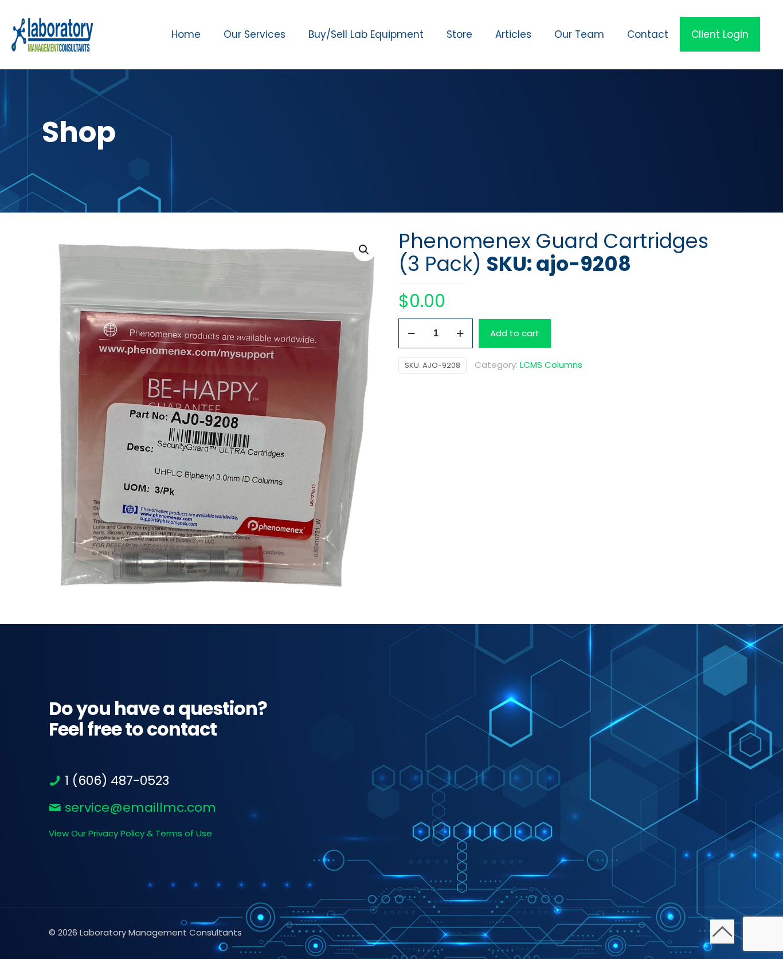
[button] (364, 249)
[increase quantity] (460, 333)
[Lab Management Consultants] (52, 34)
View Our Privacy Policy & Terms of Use (130, 833)
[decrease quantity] (411, 333)
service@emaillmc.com (138, 807)
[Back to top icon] (722, 931)
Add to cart (514, 333)
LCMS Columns (551, 365)
